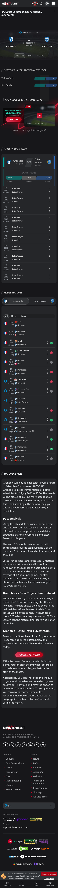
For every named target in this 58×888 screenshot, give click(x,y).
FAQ (35, 763)
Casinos (10, 767)
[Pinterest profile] (18, 744)
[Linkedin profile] (30, 744)
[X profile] (11, 744)
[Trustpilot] (18, 841)
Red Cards (6, 85)
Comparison (12, 772)
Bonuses (10, 758)
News (36, 758)
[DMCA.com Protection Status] (23, 848)
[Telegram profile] (36, 744)
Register (13, 119)
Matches (21, 885)
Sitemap (37, 792)
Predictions (7, 885)
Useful (36, 885)
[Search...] (41, 3)
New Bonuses (50, 885)
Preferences (49, 878)
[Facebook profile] (5, 744)
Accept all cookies (49, 874)
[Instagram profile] (24, 744)
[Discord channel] (43, 744)
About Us (38, 772)
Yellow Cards (7, 78)
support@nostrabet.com (15, 827)
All (6, 316)
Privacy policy (40, 788)
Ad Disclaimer (40, 796)
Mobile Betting (13, 780)
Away (23, 316)
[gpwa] (30, 841)
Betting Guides (13, 789)
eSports (9, 785)
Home (14, 316)
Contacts (37, 767)
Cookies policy (29, 878)
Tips (8, 776)
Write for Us (39, 776)
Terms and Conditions (38, 782)
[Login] (47, 3)
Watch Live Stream (29, 654)
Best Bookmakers (15, 763)
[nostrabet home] (14, 727)
